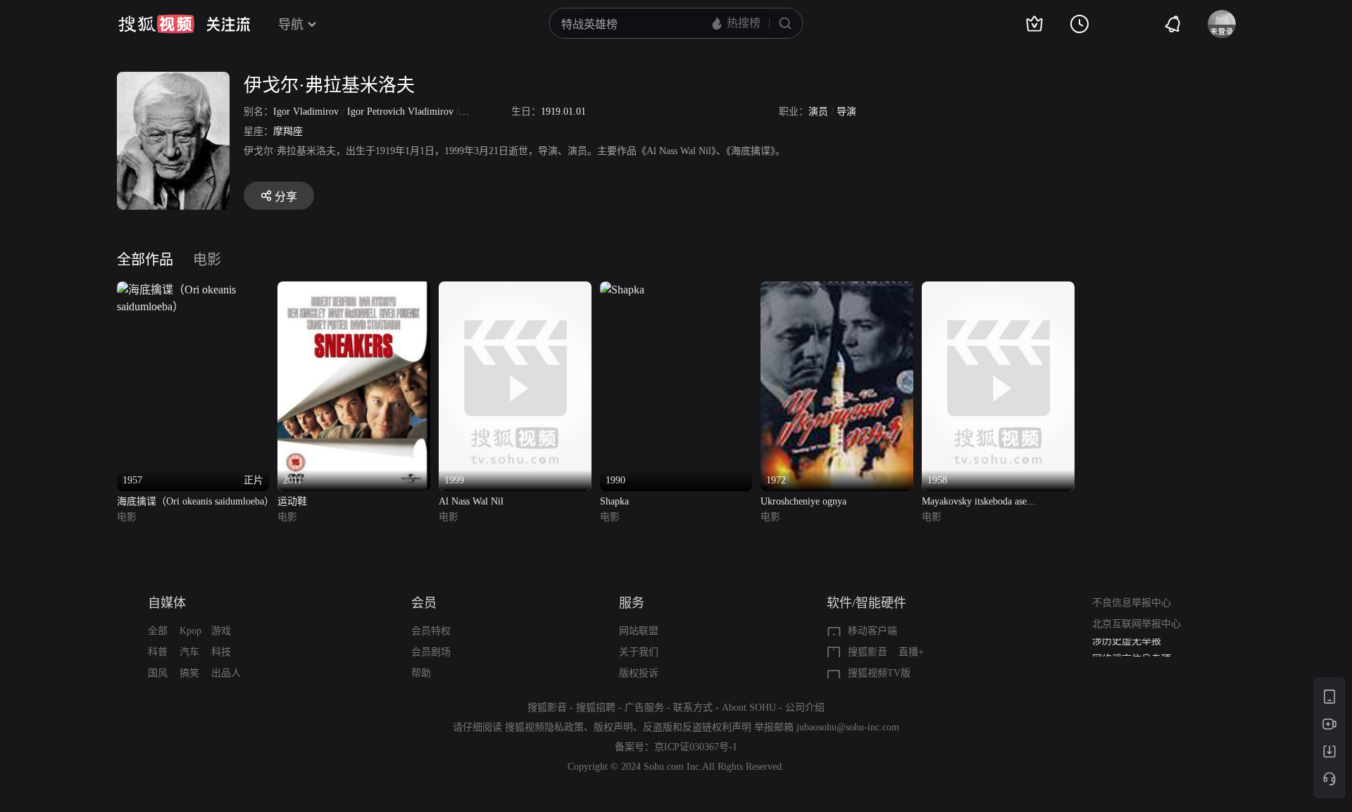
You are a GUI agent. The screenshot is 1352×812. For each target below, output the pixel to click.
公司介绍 (805, 707)
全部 (158, 631)
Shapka (614, 501)
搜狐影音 (867, 652)
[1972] (836, 290)
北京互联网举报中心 (1136, 623)
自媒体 (167, 603)
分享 (286, 197)
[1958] (998, 290)
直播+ (911, 652)
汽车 (189, 652)
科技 (221, 652)
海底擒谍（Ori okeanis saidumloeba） (193, 501)
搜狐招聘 (595, 707)
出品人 (226, 673)
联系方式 (693, 707)
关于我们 (638, 652)
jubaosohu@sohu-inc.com (847, 727)
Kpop (190, 631)
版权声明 (613, 727)
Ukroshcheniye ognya (803, 501)
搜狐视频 (156, 24)
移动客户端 (872, 631)
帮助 (421, 673)
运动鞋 (292, 501)
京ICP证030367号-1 (695, 747)
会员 (424, 603)
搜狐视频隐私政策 (544, 727)
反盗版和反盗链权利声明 (697, 727)
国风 (158, 673)
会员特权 (431, 631)
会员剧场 (431, 652)
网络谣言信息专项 (1131, 648)
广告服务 (644, 707)
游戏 (221, 631)
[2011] (353, 290)
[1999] (515, 290)
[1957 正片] (193, 290)
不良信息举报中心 (1131, 602)
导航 (290, 24)
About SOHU (749, 707)
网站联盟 (638, 631)
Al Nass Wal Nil (471, 501)
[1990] (622, 290)
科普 (158, 652)
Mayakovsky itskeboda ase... (978, 501)
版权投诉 (638, 673)
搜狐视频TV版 (879, 673)
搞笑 (189, 673)
